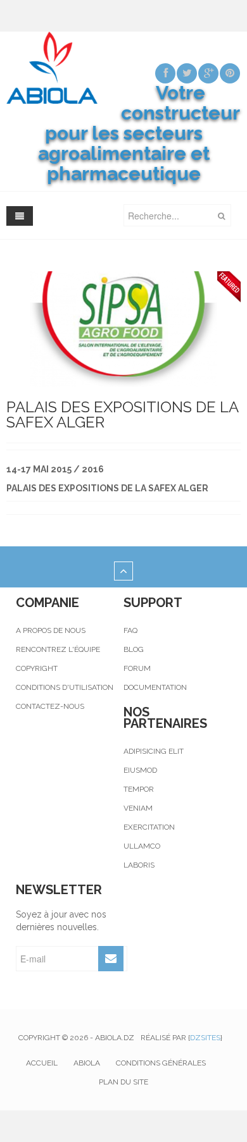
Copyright (37, 668)
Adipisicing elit (154, 751)
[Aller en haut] (123, 572)
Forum (137, 668)
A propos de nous (51, 630)
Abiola (86, 1063)
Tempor (139, 789)
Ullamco (142, 846)
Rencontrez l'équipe (58, 649)
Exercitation (149, 827)
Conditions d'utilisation (64, 687)
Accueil (42, 1063)
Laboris (139, 865)
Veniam (138, 808)
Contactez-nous (50, 706)
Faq (130, 630)
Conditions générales (161, 1063)
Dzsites (205, 1037)
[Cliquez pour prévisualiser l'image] (123, 328)
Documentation (155, 687)
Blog (134, 649)
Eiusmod (140, 770)
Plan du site (123, 1082)
